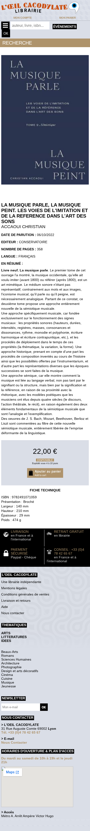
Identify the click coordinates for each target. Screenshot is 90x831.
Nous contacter (12, 613)
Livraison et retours (15, 600)
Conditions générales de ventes (25, 594)
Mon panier (67, 17)
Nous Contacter (14, 742)
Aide (4, 607)
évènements (64, 26)
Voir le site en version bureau (26, 822)
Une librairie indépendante (21, 582)
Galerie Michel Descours (23, 828)
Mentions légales (14, 588)
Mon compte (22, 17)
